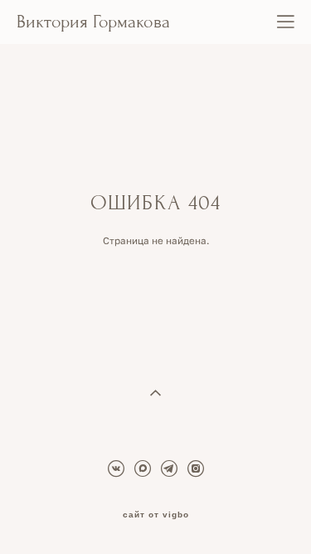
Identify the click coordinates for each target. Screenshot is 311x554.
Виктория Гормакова (93, 22)
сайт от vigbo (156, 515)
